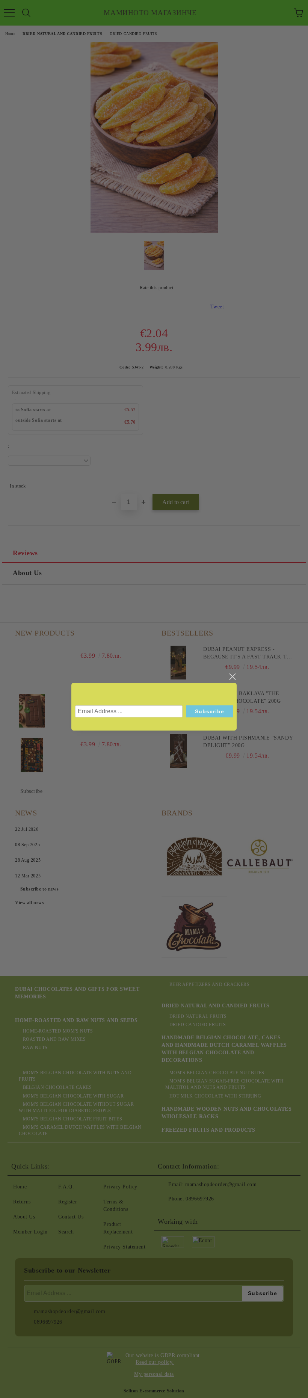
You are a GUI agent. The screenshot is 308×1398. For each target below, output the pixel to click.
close (232, 676)
